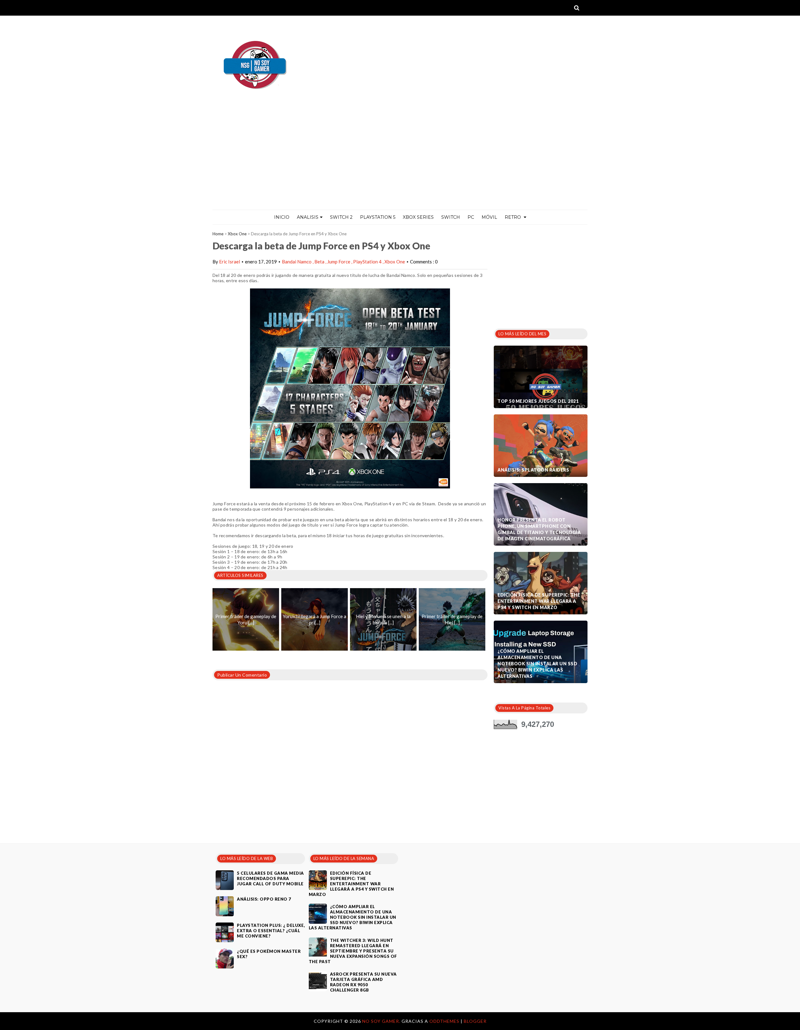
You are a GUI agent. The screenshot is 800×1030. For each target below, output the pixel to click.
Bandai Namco (297, 261)
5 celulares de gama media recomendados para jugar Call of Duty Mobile (270, 878)
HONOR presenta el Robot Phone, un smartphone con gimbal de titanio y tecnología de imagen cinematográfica (539, 529)
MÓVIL (489, 217)
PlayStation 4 (367, 261)
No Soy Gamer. (382, 1021)
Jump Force (339, 261)
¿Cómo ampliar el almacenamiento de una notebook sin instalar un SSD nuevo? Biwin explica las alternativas (537, 663)
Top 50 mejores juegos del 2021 (538, 401)
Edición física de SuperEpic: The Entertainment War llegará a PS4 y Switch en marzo (539, 601)
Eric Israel (229, 261)
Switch (450, 217)
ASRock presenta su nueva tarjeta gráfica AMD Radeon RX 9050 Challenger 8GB (363, 982)
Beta (319, 261)
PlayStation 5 (377, 217)
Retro (513, 217)
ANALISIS (307, 217)
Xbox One (237, 233)
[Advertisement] (400, 163)
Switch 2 (341, 217)
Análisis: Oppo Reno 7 (264, 899)
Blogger (475, 1021)
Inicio (281, 217)
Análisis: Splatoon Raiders (533, 469)
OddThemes (444, 1021)
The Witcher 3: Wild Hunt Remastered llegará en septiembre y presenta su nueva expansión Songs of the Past (353, 951)
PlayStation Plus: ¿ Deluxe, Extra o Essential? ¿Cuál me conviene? (271, 930)
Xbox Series (418, 217)
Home (217, 233)
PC (471, 217)
